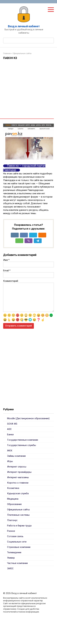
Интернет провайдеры (19, 472)
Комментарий (10, 281)
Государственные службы (21, 445)
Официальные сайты (18, 509)
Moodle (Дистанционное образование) (28, 418)
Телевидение (14, 552)
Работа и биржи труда (19, 525)
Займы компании (16, 456)
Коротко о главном (17, 482)
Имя (6, 260)
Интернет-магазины (18, 477)
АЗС (9, 429)
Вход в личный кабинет (24, 26)
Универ (11, 557)
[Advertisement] (28, 90)
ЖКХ (9, 450)
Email (6, 270)
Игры (10, 461)
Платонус (12, 520)
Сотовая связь (15, 536)
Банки (10, 434)
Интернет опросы (16, 466)
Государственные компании (22, 439)
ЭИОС (10, 568)
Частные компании (17, 563)
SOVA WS (12, 423)
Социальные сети (16, 541)
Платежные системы (18, 514)
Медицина (12, 498)
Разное (11, 531)
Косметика (13, 488)
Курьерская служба (18, 493)
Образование (14, 504)
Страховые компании (18, 547)
